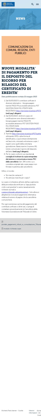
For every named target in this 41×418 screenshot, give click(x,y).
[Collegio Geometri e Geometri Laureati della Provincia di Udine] (8, 4)
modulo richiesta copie (12, 229)
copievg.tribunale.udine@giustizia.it (15, 192)
